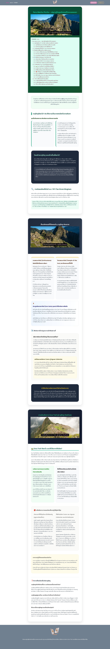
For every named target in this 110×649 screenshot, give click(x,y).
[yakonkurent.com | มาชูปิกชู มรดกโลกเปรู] (55, 2)
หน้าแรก (7, 2)
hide (38, 39)
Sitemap (16, 2)
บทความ (11, 2)
